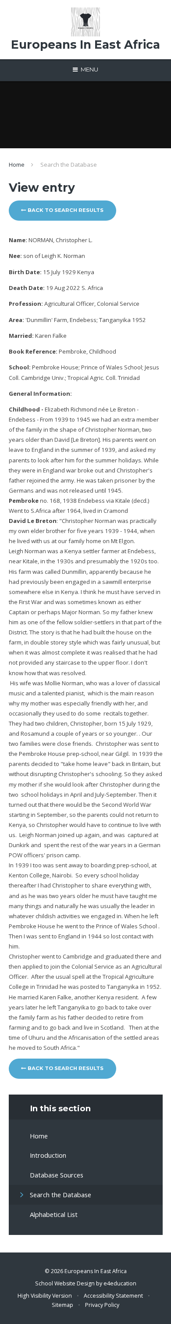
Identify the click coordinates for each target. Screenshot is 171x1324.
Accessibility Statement (113, 1295)
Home (17, 164)
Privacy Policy (102, 1305)
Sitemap (62, 1305)
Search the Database (68, 164)
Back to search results (64, 210)
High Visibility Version (45, 1295)
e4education (119, 1283)
